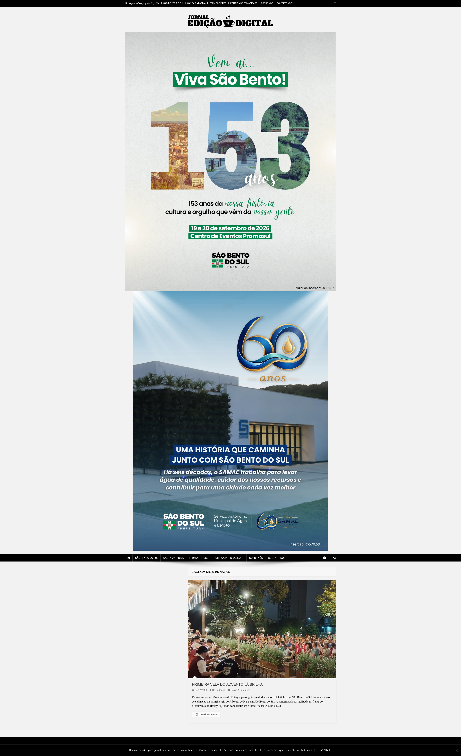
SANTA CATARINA (196, 3)
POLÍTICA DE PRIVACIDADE (243, 3)
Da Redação (218, 690)
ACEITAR (325, 750)
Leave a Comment (240, 690)
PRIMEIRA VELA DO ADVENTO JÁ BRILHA (227, 684)
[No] (456, 750)
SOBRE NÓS (267, 3)
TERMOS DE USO (218, 3)
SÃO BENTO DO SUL (173, 3)
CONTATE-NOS (284, 3)
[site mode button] (326, 558)
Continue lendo (208, 714)
